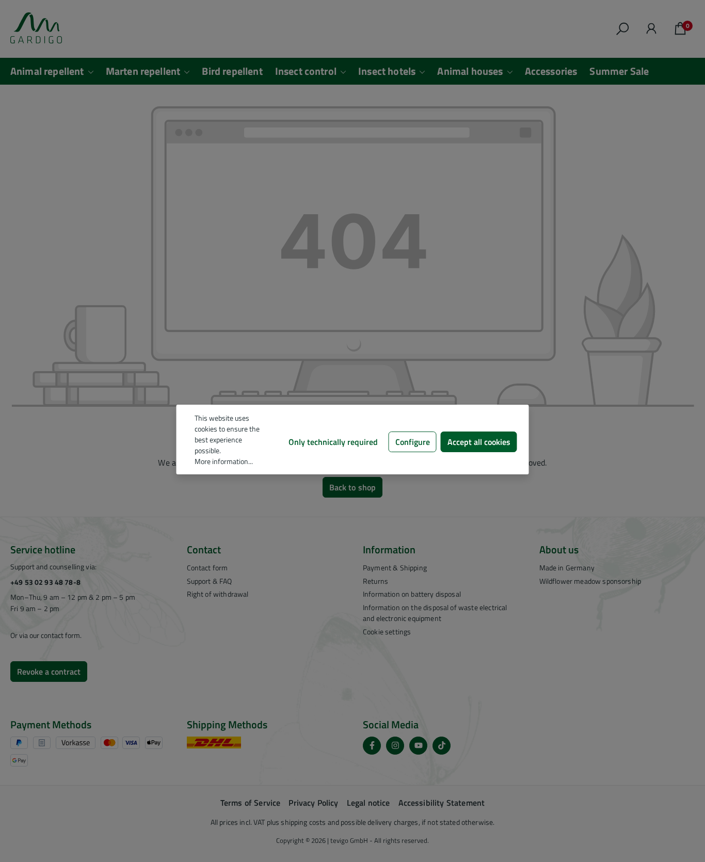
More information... (224, 461)
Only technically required (333, 442)
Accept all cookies (478, 442)
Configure (412, 442)
